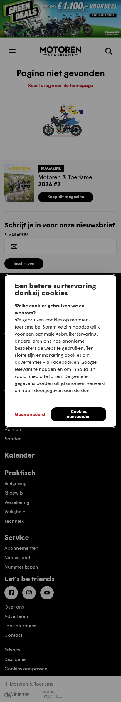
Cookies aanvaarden (78, 414)
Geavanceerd (30, 414)
